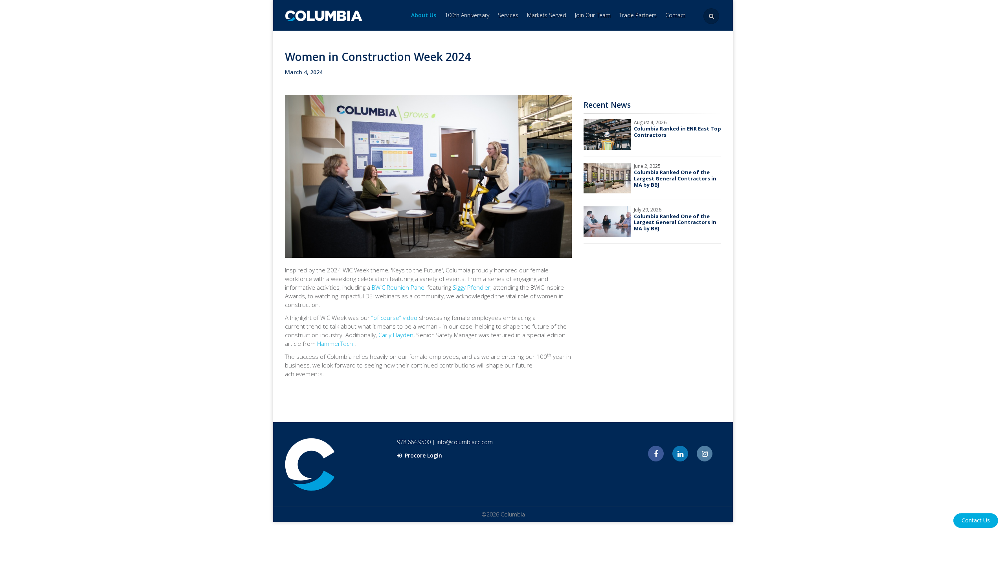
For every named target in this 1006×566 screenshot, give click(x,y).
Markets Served (546, 15)
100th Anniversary (467, 15)
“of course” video (394, 318)
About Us (423, 15)
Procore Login (422, 455)
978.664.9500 (414, 442)
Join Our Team (593, 15)
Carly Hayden (395, 335)
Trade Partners (638, 15)
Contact (675, 15)
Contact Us (976, 520)
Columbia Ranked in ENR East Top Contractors (677, 131)
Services (508, 15)
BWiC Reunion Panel (399, 287)
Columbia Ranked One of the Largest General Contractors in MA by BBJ (675, 178)
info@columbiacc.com (465, 442)
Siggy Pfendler (471, 287)
